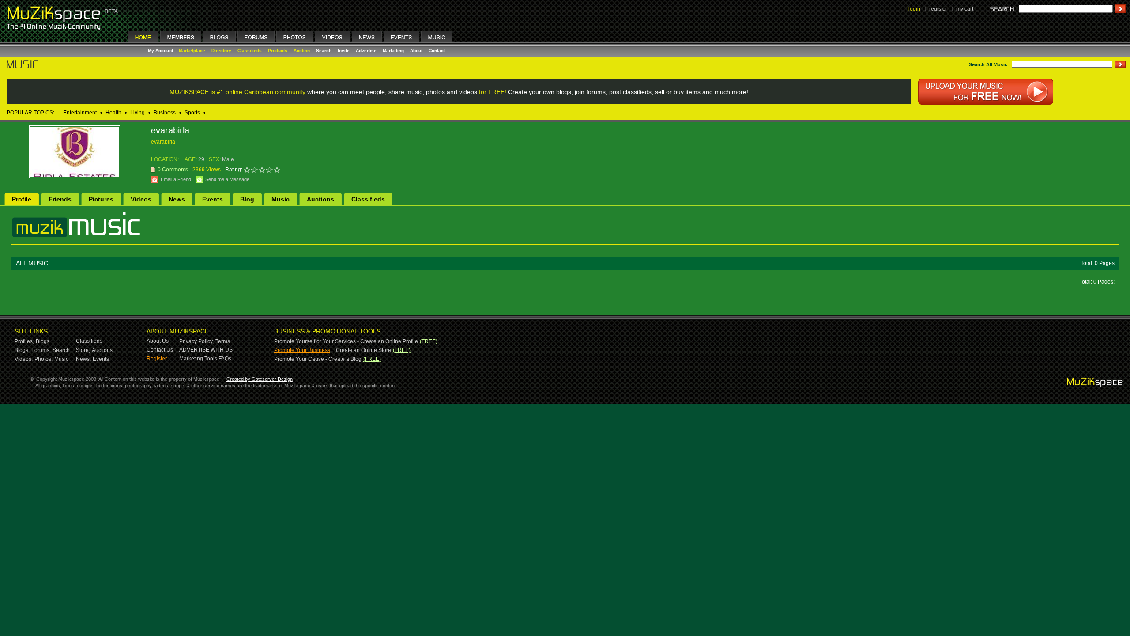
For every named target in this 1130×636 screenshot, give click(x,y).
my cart (964, 9)
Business (165, 113)
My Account (161, 50)
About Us (158, 341)
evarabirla (163, 142)
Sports (192, 113)
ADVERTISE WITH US (206, 350)
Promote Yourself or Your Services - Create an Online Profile (346, 341)
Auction (302, 50)
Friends (60, 199)
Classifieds (249, 50)
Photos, (43, 359)
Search (323, 50)
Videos (141, 199)
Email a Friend (176, 179)
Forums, (41, 350)
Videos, (24, 359)
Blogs (42, 341)
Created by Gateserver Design (259, 379)
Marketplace (192, 50)
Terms (222, 341)
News (177, 199)
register (938, 9)
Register (157, 359)
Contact (437, 50)
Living (137, 113)
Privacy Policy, (196, 341)
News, (83, 359)
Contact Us (160, 350)
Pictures (101, 199)
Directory (221, 50)
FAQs (224, 359)
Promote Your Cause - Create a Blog (318, 359)
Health (113, 113)
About (416, 50)
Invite (344, 50)
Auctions (320, 199)
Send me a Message (227, 179)
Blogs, (22, 350)
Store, (83, 350)
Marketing (393, 50)
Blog (247, 199)
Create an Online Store (363, 350)
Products (277, 50)
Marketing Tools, (198, 359)
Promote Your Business (302, 350)
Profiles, (24, 341)
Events (212, 199)
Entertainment (80, 113)
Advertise (366, 50)
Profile (21, 199)
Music (280, 199)
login (914, 9)
